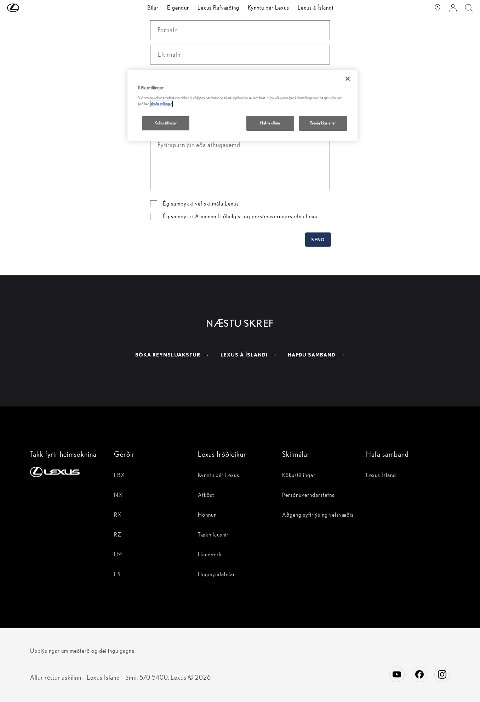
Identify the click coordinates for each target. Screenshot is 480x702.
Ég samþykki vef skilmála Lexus (201, 203)
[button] (27, 8)
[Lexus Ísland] (437, 8)
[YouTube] (397, 674)
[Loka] (347, 78)
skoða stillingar (161, 103)
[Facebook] (419, 674)
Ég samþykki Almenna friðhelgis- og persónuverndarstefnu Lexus (241, 216)
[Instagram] (442, 674)
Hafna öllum (270, 122)
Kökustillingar (166, 122)
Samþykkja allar (323, 122)
